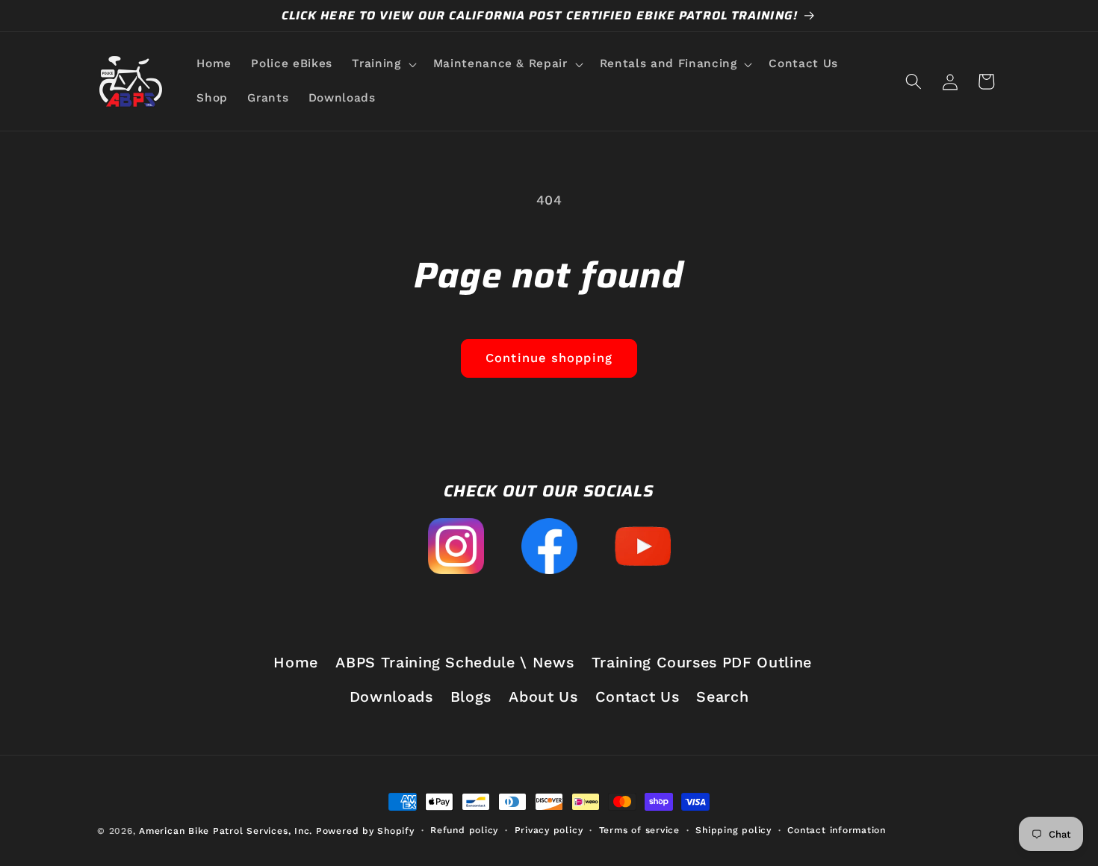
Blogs (470, 696)
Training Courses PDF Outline (702, 662)
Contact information (836, 830)
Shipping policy (733, 830)
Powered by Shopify (365, 831)
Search (722, 696)
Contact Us (637, 696)
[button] (382, 64)
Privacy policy (549, 830)
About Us (543, 696)
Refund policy (464, 830)
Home (295, 662)
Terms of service (639, 830)
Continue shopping (549, 358)
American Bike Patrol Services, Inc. (225, 831)
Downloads (391, 696)
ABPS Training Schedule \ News (454, 662)
